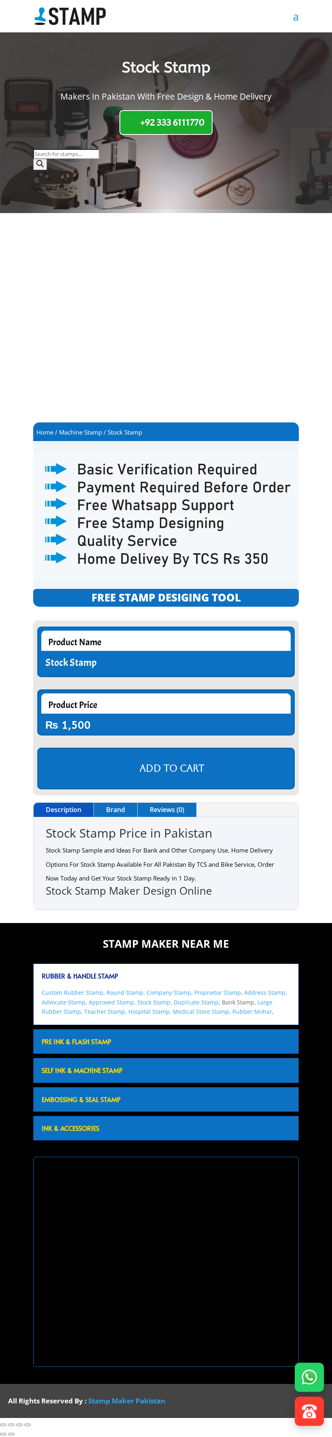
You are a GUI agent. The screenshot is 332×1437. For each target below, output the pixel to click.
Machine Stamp (80, 432)
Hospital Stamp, (150, 1011)
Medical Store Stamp (201, 1011)
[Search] (40, 164)
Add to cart (172, 768)
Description (63, 809)
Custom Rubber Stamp (72, 992)
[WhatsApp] (309, 1380)
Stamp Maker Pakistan (126, 1400)
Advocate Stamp (63, 1002)
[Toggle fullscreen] (11, 1425)
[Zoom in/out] (3, 1425)
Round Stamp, (125, 992)
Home (44, 432)
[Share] (19, 1425)
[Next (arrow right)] (11, 1434)
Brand (115, 809)
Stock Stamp (153, 1002)
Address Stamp (264, 992)
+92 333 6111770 (172, 122)
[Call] (309, 1414)
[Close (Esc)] (27, 1425)
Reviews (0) (167, 809)
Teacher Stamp (104, 1011)
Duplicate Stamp (196, 1002)
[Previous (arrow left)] (3, 1434)
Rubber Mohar (252, 1011)
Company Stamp (169, 992)
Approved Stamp (111, 1002)
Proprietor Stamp (217, 992)
